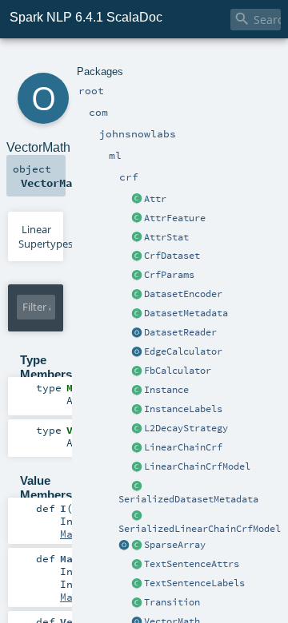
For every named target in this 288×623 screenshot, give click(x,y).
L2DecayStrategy (186, 428)
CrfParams (169, 274)
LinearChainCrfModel (197, 466)
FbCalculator (177, 370)
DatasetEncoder (183, 294)
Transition (172, 602)
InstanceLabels (183, 409)
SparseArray (175, 544)
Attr (155, 198)
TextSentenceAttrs (191, 563)
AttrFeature (175, 218)
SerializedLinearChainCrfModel (199, 528)
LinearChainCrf (183, 447)
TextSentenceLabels (194, 583)
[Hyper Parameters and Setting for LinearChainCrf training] (136, 275)
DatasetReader (180, 332)
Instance (166, 389)
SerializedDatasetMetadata (188, 499)
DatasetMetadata (186, 313)
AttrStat (166, 237)
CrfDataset (172, 255)
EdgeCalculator (183, 351)
